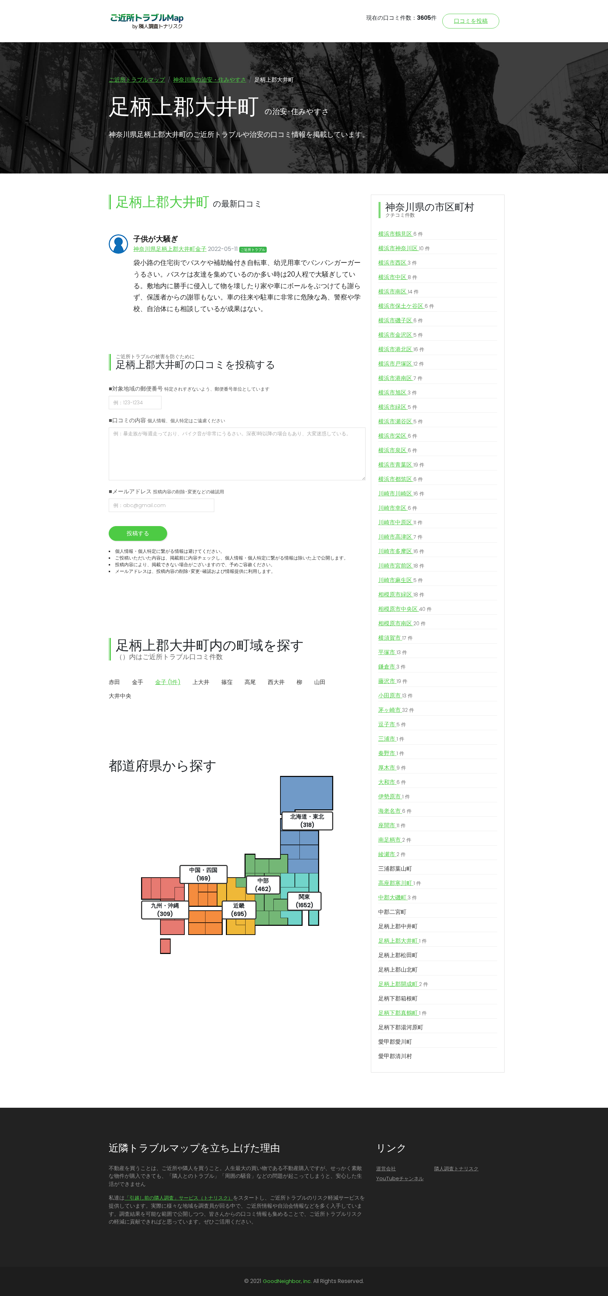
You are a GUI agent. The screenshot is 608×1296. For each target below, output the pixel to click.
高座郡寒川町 (399, 883)
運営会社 (386, 1168)
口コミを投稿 (471, 21)
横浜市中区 (397, 277)
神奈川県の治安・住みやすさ (209, 80)
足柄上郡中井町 (398, 926)
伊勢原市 (394, 796)
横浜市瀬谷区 (400, 421)
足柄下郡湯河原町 (400, 1027)
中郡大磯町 (397, 897)
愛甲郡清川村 (395, 1056)
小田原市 (395, 695)
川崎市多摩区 (401, 551)
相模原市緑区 (401, 594)
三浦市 (391, 739)
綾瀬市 (392, 854)
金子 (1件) (167, 682)
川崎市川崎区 (401, 493)
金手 (137, 682)
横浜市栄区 (397, 436)
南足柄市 (394, 840)
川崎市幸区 (397, 508)
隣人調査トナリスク (456, 1168)
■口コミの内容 (167, 420)
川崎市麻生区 (400, 580)
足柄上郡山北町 (398, 970)
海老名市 (395, 811)
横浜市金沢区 (400, 335)
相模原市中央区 (405, 609)
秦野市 (391, 753)
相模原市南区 (402, 623)
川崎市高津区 (400, 537)
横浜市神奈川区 (404, 248)
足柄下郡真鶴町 (402, 1013)
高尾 (250, 682)
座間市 (392, 825)
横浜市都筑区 (400, 479)
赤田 (114, 682)
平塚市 (392, 652)
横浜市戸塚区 (401, 364)
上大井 (200, 682)
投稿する (138, 533)
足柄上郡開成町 (403, 984)
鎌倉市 (392, 667)
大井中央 (120, 696)
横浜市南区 (398, 291)
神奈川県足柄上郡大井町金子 (170, 249)
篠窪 (227, 682)
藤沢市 (392, 681)
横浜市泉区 (397, 450)
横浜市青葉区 (401, 465)
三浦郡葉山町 (395, 869)
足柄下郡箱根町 (398, 998)
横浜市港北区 (401, 349)
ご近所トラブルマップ (137, 80)
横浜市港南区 (400, 378)
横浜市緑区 (397, 407)
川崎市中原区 (400, 522)
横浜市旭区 (397, 392)
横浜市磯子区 (400, 320)
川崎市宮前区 (401, 566)
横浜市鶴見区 (400, 234)
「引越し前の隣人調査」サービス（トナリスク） (179, 1197)
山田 (319, 682)
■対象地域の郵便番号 (189, 389)
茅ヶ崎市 (396, 710)
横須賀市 (395, 638)
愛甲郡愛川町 (395, 1042)
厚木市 (392, 768)
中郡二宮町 (392, 912)
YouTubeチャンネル (400, 1178)
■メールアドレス (166, 491)
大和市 (392, 782)
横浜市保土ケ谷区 (406, 306)
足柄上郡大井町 (402, 941)
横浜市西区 (397, 263)
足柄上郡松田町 (398, 955)
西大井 (276, 682)
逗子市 (392, 724)
